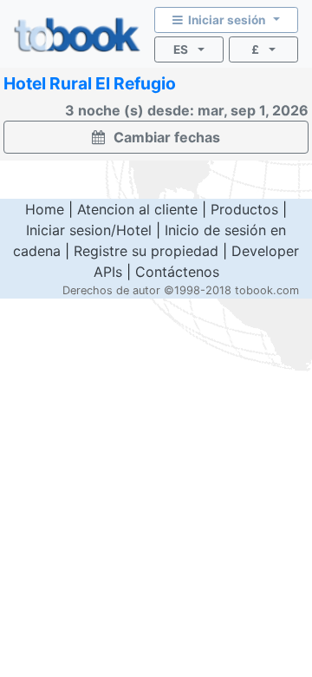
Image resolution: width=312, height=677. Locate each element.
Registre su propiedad (146, 251)
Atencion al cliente (137, 209)
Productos (244, 209)
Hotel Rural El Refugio (89, 83)
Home (44, 209)
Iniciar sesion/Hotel (89, 230)
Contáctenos (177, 271)
